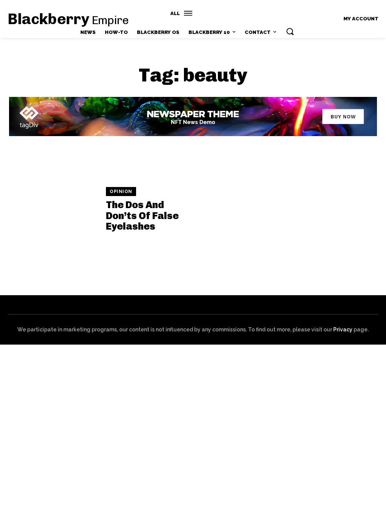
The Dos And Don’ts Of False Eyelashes (142, 215)
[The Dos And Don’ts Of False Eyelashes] (53, 209)
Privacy (342, 329)
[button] (290, 31)
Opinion (121, 191)
